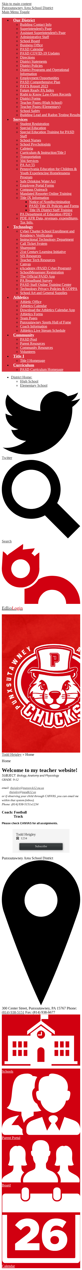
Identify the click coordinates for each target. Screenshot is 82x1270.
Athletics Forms (31, 314)
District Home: (21, 377)
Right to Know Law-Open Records (45, 94)
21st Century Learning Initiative (43, 252)
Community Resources (36, 347)
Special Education (33, 128)
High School (29, 381)
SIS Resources (30, 256)
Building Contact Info (35, 24)
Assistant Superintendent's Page (43, 33)
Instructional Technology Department (47, 239)
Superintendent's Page (36, 29)
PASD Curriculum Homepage (41, 369)
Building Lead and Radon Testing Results (50, 115)
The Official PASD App (37, 276)
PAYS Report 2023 (34, 86)
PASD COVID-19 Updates (40, 53)
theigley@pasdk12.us (22, 792)
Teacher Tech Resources (37, 260)
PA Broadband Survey (36, 280)
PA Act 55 (27, 165)
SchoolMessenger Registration (42, 272)
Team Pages (28, 318)
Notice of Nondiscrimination (49, 202)
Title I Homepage (32, 360)
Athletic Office (30, 302)
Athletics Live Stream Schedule (42, 330)
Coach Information (33, 326)
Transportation (30, 157)
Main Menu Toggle (16, 12)
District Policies (31, 66)
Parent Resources (32, 343)
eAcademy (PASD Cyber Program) (45, 268)
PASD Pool (28, 339)
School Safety (30, 111)
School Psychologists (35, 144)
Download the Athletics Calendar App (47, 310)
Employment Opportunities (39, 78)
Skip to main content (16, 4)
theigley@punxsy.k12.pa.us (27, 788)
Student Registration (34, 124)
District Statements (33, 61)
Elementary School (33, 385)
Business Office (31, 45)
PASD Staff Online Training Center (45, 285)
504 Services (29, 161)
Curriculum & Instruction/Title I (43, 152)
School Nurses (30, 140)
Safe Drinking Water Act (38, 181)
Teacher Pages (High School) (41, 102)
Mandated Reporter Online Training (46, 194)
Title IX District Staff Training (50, 210)
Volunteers (27, 352)
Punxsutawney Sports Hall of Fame (45, 322)
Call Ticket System (33, 243)
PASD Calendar (31, 49)
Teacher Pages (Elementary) (40, 107)
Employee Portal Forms (37, 185)
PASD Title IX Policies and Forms (54, 206)
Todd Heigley (12, 754)
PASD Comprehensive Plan (40, 82)
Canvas (25, 264)
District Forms (30, 98)
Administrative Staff (34, 37)
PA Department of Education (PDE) (46, 214)
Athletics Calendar (33, 306)
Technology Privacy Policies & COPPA (48, 289)
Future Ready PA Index (37, 90)
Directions (27, 57)
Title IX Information (34, 198)
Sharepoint (28, 248)
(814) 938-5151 (13, 1012)
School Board (30, 41)
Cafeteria (26, 148)
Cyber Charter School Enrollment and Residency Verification (47, 233)
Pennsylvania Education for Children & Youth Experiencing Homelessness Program (48, 173)
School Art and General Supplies (43, 293)
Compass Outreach (33, 189)
